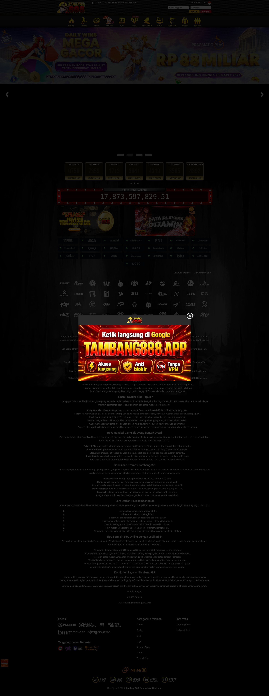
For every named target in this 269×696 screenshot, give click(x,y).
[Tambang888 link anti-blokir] (134, 353)
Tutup (190, 316)
